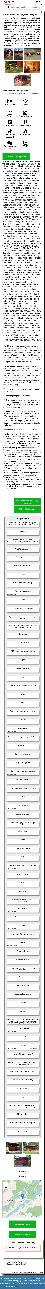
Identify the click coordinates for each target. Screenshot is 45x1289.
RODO (18, 1286)
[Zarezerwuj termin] (41, 11)
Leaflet (28, 1217)
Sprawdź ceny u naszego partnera (27, 501)
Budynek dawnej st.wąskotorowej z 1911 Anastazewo (23, 1248)
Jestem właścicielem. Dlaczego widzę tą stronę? (16, 1263)
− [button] (6, 1187)
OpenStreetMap (37, 1217)
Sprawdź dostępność (16, 156)
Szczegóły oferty (22, 1224)
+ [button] (6, 1183)
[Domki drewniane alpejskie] (9, 54)
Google (32, 1278)
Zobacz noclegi (22, 1234)
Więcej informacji (27, 509)
